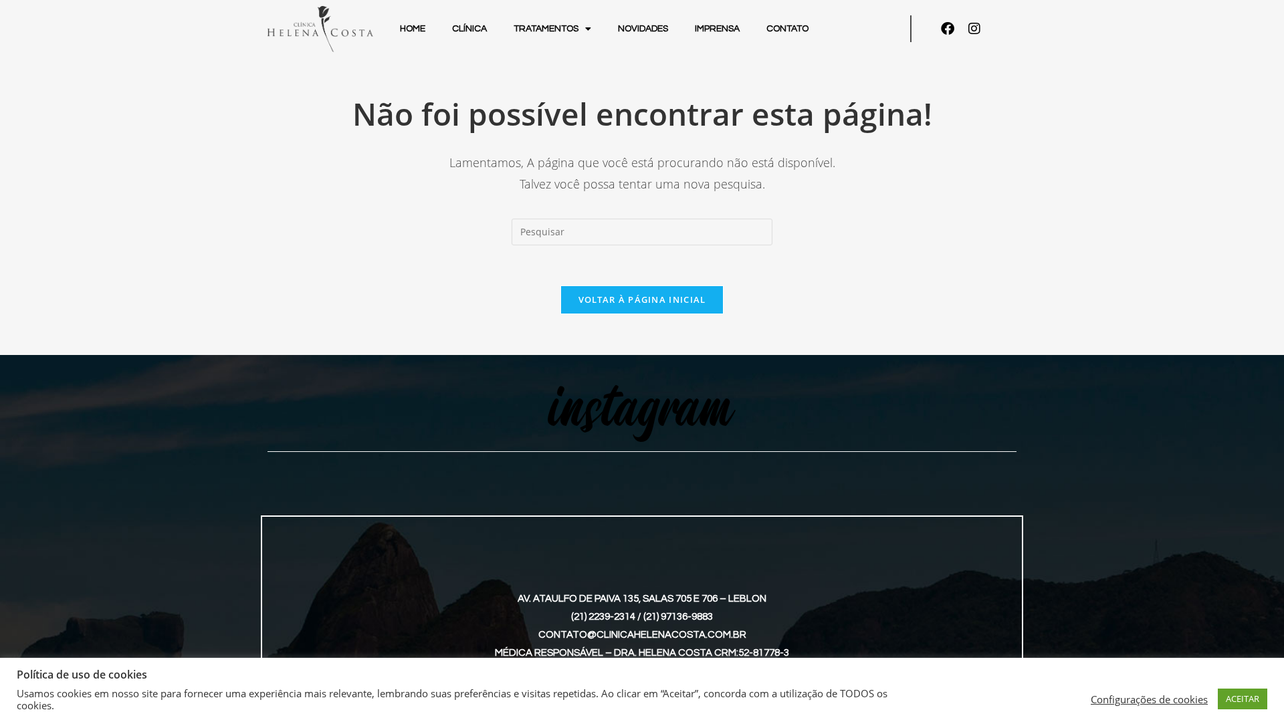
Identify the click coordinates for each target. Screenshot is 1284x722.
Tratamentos (546, 28)
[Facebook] (947, 28)
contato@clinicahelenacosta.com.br (642, 635)
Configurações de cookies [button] (1149, 699)
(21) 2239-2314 (603, 617)
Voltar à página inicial (642, 299)
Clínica (469, 28)
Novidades (643, 28)
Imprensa (717, 28)
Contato (787, 28)
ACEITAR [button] (1242, 699)
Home (412, 28)
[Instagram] (974, 28)
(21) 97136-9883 (678, 617)
